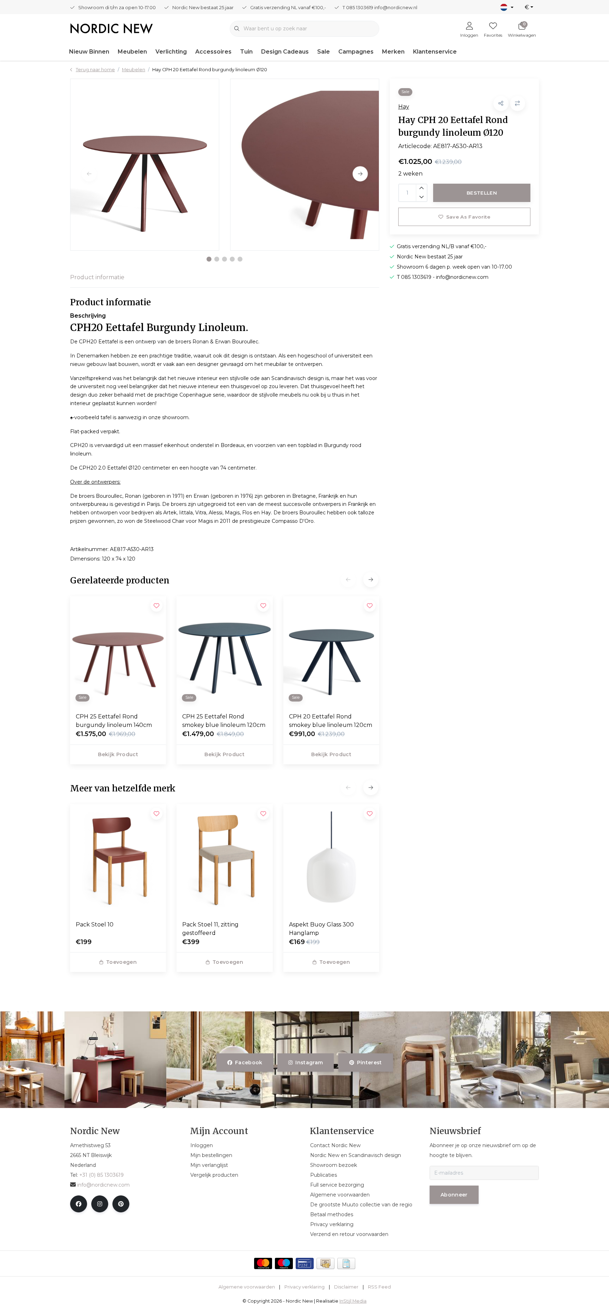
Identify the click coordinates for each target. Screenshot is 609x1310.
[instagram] (99, 1203)
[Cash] (325, 1263)
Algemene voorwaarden (247, 1287)
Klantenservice (435, 51)
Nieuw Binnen (89, 51)
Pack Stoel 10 (94, 924)
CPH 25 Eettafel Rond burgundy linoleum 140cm (114, 720)
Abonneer (454, 1195)
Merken (393, 51)
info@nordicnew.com (103, 1185)
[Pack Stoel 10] (118, 859)
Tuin (246, 51)
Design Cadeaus (285, 51)
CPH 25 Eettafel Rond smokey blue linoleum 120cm (223, 720)
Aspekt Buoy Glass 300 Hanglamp (321, 928)
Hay (403, 106)
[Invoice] (346, 1263)
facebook (249, 1062)
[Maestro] (284, 1263)
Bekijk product (118, 754)
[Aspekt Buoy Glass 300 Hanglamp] (331, 859)
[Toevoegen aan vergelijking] (517, 103)
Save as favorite (468, 217)
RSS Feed (379, 1287)
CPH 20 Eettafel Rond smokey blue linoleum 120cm (330, 720)
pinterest (369, 1062)
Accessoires (213, 51)
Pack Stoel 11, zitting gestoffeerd (210, 928)
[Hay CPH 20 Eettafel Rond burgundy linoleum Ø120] (144, 165)
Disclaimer (346, 1287)
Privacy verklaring (304, 1287)
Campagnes (356, 51)
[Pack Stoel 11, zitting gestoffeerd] (224, 859)
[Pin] (305, 1263)
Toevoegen (121, 962)
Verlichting (171, 51)
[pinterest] (120, 1203)
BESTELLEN (482, 193)
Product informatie (97, 277)
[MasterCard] (263, 1263)
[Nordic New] (111, 28)
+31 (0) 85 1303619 (101, 1175)
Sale (323, 51)
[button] (209, 259)
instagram (309, 1062)
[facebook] (78, 1203)
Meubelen (132, 51)
